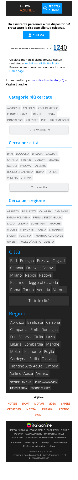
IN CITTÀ (31, 409)
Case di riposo (48, 108)
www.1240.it (44, 48)
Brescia (37, 153)
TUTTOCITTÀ (50, 434)
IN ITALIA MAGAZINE (46, 381)
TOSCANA (25, 235)
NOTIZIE (12, 403)
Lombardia (34, 344)
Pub (43, 120)
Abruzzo (17, 322)
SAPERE (65, 403)
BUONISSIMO (46, 438)
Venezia (12, 178)
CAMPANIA (61, 211)
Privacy (45, 442)
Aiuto (52, 446)
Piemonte (32, 351)
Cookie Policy (60, 442)
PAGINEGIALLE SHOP (58, 430)
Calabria (53, 322)
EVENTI (39, 415)
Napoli (12, 166)
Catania (12, 160)
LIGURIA (23, 223)
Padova (25, 166)
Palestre (32, 120)
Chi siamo (16, 442)
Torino (52, 172)
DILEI (61, 434)
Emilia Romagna (44, 329)
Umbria (52, 365)
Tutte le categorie (39, 129)
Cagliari (51, 153)
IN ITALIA (47, 409)
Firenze (26, 160)
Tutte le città (39, 187)
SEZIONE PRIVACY (40, 388)
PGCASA (18, 434)
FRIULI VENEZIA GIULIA (47, 217)
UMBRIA (12, 241)
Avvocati (13, 108)
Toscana (49, 358)
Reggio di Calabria (20, 172)
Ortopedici (15, 120)
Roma (40, 172)
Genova (40, 160)
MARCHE (55, 223)
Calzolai (29, 108)
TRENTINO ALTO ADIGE (48, 235)
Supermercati (59, 120)
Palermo (40, 166)
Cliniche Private (18, 114)
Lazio (50, 336)
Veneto (42, 373)
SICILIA (11, 235)
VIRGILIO (23, 430)
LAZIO (11, 223)
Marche (52, 344)
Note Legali (31, 442)
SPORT (26, 403)
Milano (53, 160)
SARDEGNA (56, 229)
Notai (52, 114)
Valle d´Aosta (21, 373)
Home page (16, 71)
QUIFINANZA (31, 438)
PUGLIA (41, 229)
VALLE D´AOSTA (30, 241)
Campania (18, 329)
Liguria (15, 344)
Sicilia (34, 358)
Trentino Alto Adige (26, 365)
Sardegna (18, 358)
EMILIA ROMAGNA (18, 217)
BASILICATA (29, 211)
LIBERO (13, 430)
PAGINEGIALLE (37, 430)
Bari (10, 153)
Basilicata (35, 322)
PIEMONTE (26, 229)
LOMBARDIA (38, 223)
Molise (15, 351)
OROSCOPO (14, 409)
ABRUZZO (13, 211)
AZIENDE (64, 409)
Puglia (49, 351)
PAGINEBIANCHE (33, 434)
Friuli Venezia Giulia (26, 336)
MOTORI (39, 403)
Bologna (22, 153)
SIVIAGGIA (17, 438)
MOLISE (12, 229)
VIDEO (52, 403)
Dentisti (39, 114)
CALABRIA (45, 211)
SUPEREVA (60, 438)
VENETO (49, 241)
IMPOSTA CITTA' (18, 388)
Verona (26, 178)
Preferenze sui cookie (34, 446)
